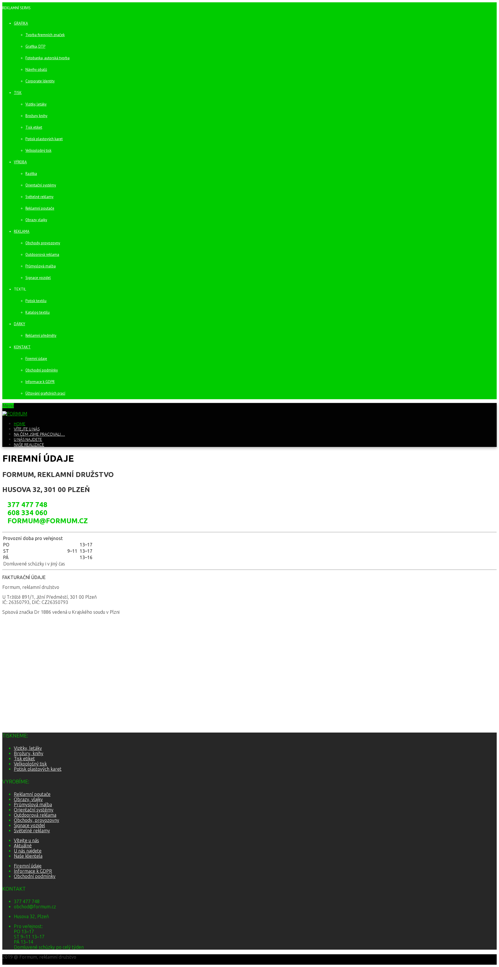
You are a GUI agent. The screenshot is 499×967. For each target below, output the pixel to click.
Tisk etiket (33, 127)
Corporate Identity (40, 81)
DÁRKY (19, 323)
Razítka (31, 173)
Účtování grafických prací (45, 393)
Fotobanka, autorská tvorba (47, 58)
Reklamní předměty (40, 335)
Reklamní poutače (39, 208)
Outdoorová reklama (42, 254)
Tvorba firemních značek (45, 34)
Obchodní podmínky (41, 370)
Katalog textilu (37, 312)
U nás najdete (28, 439)
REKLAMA (21, 231)
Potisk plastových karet (44, 138)
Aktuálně (23, 845)
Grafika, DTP (35, 46)
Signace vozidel (38, 277)
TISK (18, 92)
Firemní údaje (36, 358)
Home (19, 423)
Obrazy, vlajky (36, 219)
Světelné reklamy (39, 196)
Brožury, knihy (36, 115)
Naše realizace (29, 444)
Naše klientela (28, 856)
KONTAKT (22, 347)
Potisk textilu (35, 300)
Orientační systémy (40, 185)
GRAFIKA (21, 23)
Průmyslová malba (40, 266)
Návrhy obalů (36, 69)
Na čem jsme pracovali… (39, 434)
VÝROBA (20, 162)
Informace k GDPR (40, 381)
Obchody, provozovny (42, 243)
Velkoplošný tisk (38, 150)
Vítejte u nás (27, 429)
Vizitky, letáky (35, 104)
